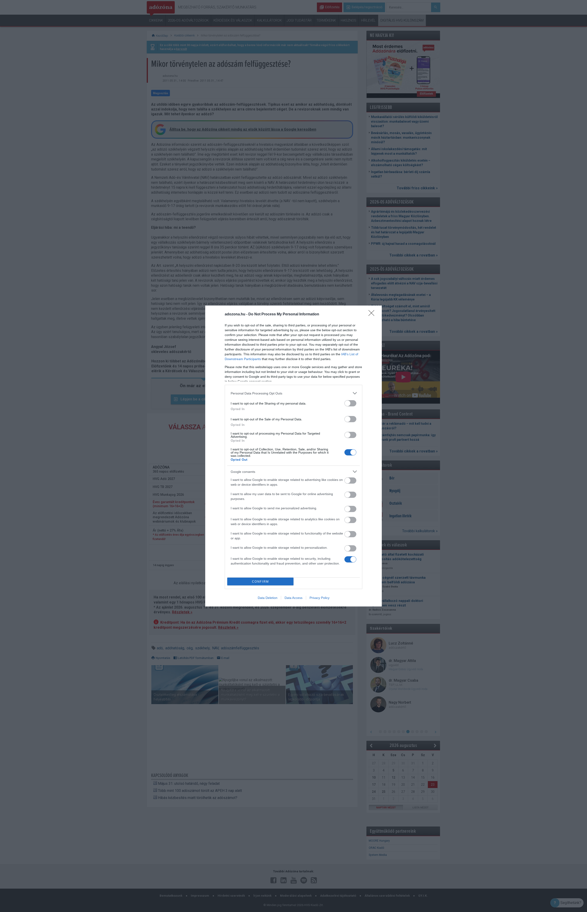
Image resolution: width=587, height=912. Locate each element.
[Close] (372, 314)
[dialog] (293, 456)
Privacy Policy (319, 598)
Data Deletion (267, 598)
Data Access (293, 598)
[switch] (350, 403)
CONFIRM (260, 581)
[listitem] (293, 393)
